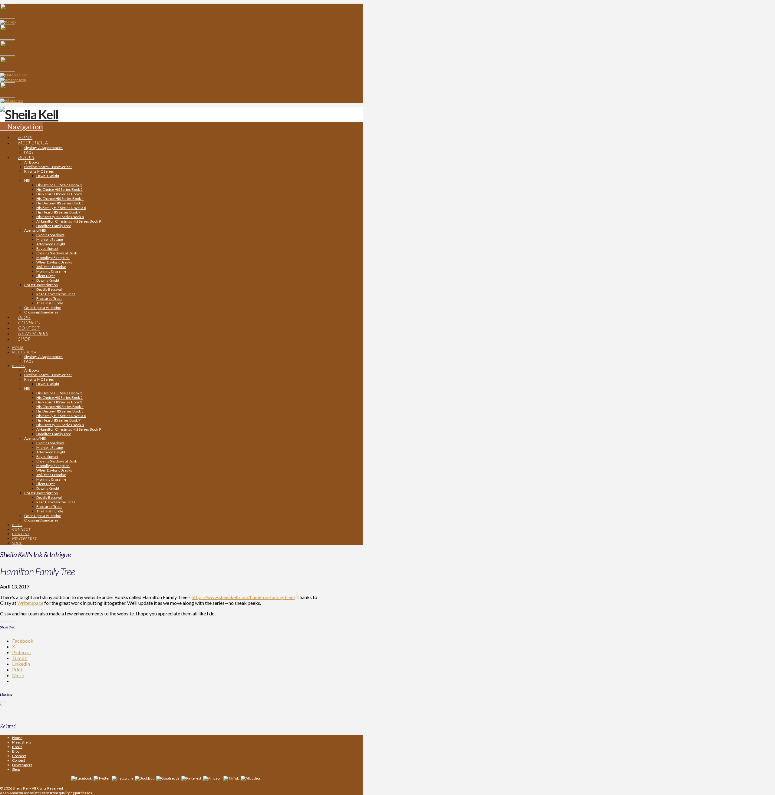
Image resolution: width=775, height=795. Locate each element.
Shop (16, 769)
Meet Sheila (21, 742)
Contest (18, 760)
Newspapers (22, 765)
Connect (19, 756)
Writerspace (30, 603)
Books (17, 746)
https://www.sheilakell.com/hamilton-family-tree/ (243, 597)
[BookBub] (144, 778)
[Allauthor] (250, 778)
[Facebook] (81, 778)
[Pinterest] (191, 778)
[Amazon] (212, 778)
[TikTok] (231, 778)
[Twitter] (101, 778)
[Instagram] (122, 778)
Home (17, 737)
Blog (15, 751)
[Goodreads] (168, 778)
